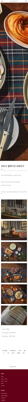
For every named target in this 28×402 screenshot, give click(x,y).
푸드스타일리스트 (13, 350)
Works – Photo (4, 379)
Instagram (3, 400)
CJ (4, 353)
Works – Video (4, 381)
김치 (8, 353)
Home (2, 376)
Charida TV (3, 398)
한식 (23, 353)
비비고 (13, 353)
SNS (2, 169)
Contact (3, 385)
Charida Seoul (4, 393)
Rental (2, 383)
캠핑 (24, 350)
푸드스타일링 (5, 350)
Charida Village (4, 395)
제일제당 (18, 353)
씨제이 (20, 350)
